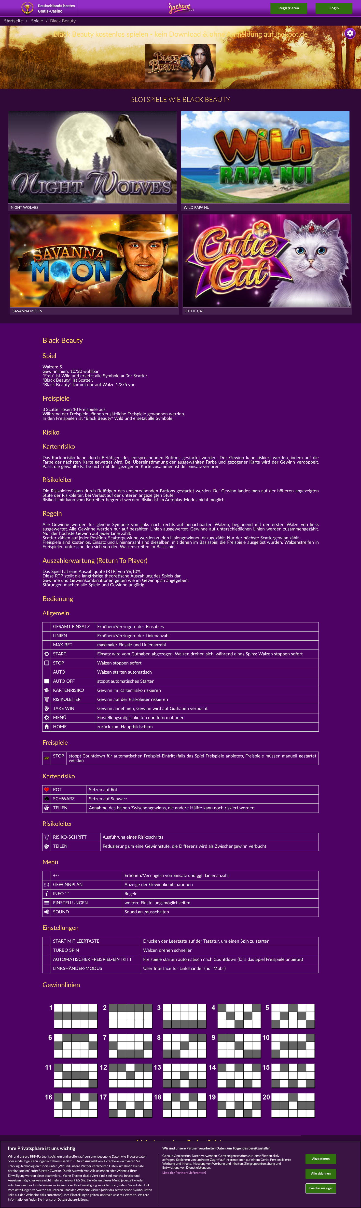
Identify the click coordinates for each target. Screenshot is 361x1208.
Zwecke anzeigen (320, 1188)
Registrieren (288, 8)
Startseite (13, 21)
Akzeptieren (321, 1159)
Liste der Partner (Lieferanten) (184, 1173)
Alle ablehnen (321, 1173)
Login (334, 8)
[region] (180, 1174)
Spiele (37, 21)
